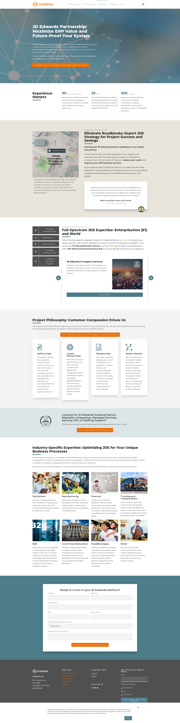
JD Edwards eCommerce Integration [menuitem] (49, 261)
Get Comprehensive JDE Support (95, 430)
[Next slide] (75, 163)
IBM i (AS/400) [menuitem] (89, 4)
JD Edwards (66, 676)
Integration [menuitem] (113, 4)
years (97, 94)
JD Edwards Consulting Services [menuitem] (50, 251)
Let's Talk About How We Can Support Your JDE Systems (90, 335)
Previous (58, 278)
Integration (66, 681)
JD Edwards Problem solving (95, 130)
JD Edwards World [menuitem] (48, 244)
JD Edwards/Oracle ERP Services (74, 227)
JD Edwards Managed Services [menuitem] (49, 230)
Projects (65, 684)
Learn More (104, 295)
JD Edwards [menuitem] (102, 4)
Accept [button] (128, 718)
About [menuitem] (122, 4)
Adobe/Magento (68, 673)
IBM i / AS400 (67, 679)
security (126, 240)
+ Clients (131, 94)
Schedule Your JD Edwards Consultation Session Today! (61, 65)
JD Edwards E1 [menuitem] (47, 238)
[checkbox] (134, 691)
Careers (94, 674)
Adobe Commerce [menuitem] (74, 4)
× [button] (138, 707)
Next (151, 278)
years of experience (74, 94)
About (93, 676)
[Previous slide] (35, 163)
